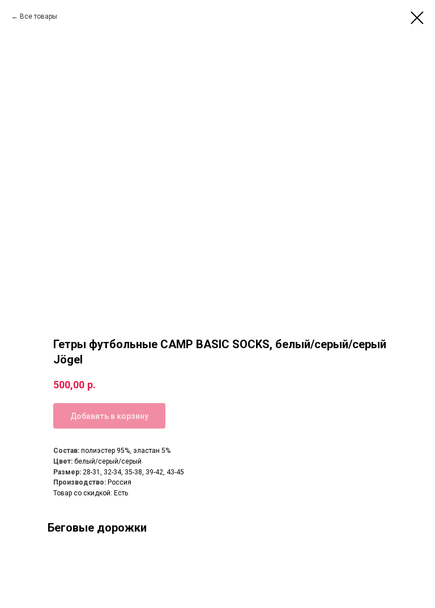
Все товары (38, 16)
